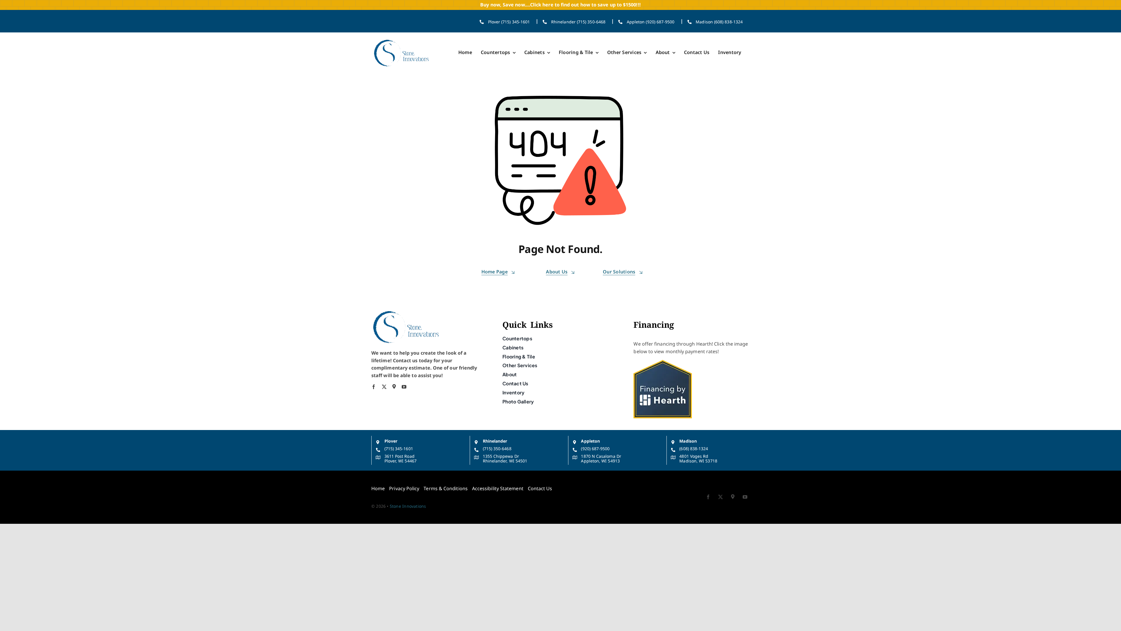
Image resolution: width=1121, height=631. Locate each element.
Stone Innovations (408, 506)
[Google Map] (394, 386)
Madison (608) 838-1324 (719, 22)
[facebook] (373, 386)
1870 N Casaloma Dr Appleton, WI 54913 (601, 458)
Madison (688, 441)
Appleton (590, 441)
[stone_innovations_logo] (401, 39)
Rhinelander (495, 441)
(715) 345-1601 (398, 448)
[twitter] (384, 386)
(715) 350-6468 (497, 448)
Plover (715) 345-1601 (509, 22)
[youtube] (404, 386)
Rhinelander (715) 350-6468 (578, 22)
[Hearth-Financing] (662, 362)
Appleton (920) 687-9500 (651, 22)
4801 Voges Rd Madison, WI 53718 (698, 458)
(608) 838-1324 (693, 448)
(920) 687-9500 (595, 448)
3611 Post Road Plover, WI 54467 (400, 458)
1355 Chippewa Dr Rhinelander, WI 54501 (505, 458)
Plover (390, 441)
